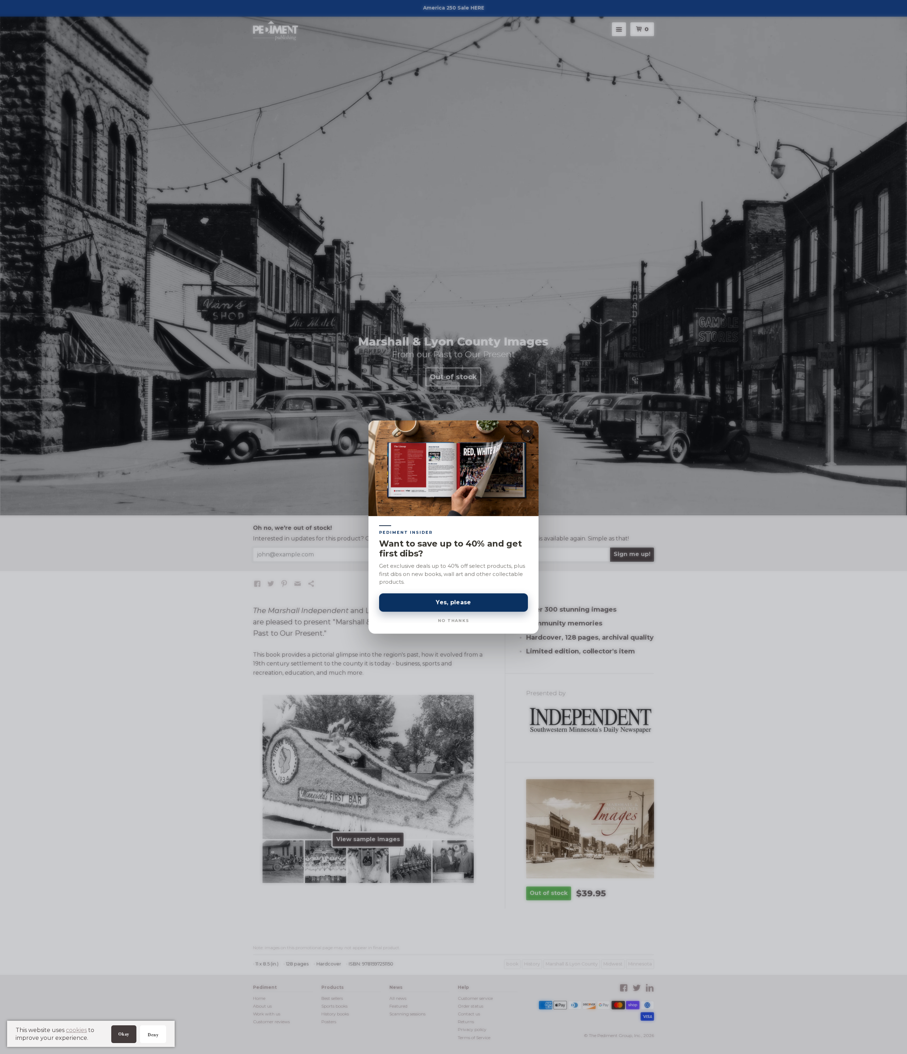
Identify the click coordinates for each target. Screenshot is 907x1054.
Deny (153, 1034)
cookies (76, 1030)
